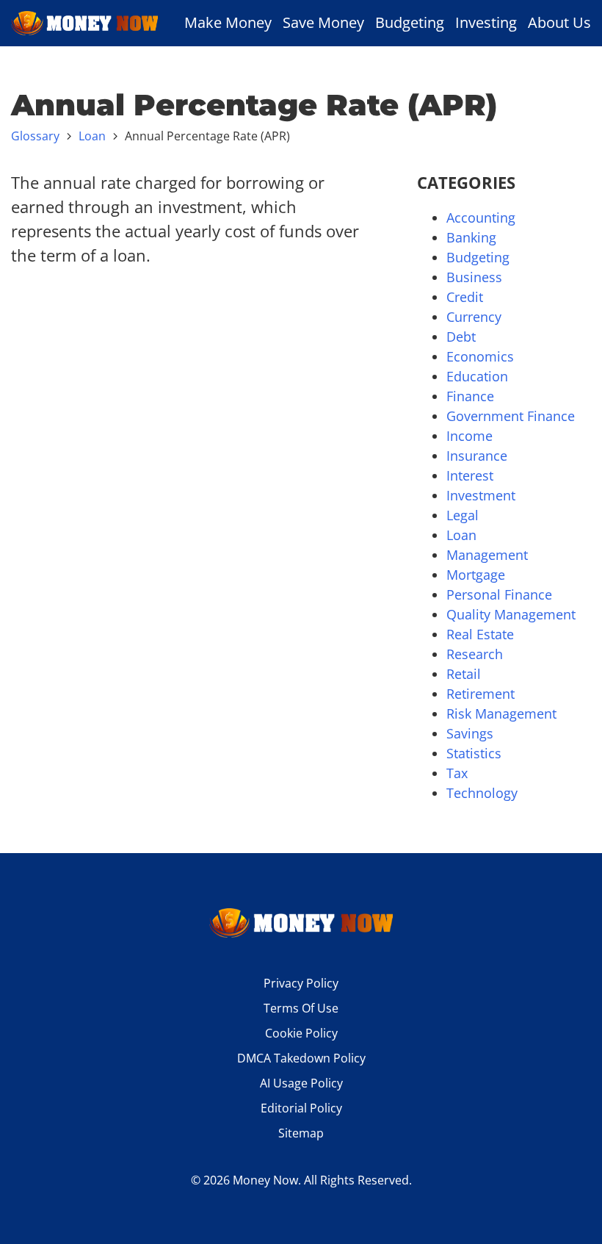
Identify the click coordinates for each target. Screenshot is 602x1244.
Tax (457, 773)
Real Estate (480, 634)
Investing (486, 22)
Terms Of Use (301, 1008)
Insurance (476, 455)
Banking (471, 237)
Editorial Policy (301, 1108)
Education (477, 376)
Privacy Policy (301, 983)
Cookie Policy (301, 1033)
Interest (469, 475)
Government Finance (510, 416)
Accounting (480, 217)
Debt (461, 336)
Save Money (323, 22)
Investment (480, 495)
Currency (473, 317)
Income (469, 436)
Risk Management (501, 713)
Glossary (35, 136)
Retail (463, 674)
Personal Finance (499, 594)
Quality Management (511, 614)
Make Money (228, 22)
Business (474, 277)
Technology (482, 793)
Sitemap (301, 1133)
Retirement (480, 693)
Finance (470, 396)
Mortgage (475, 574)
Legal (462, 515)
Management (487, 555)
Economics (480, 356)
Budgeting (409, 22)
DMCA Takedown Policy (301, 1058)
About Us (559, 22)
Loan (92, 136)
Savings (469, 733)
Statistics (473, 753)
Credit (464, 297)
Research (474, 654)
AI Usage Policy (301, 1083)
